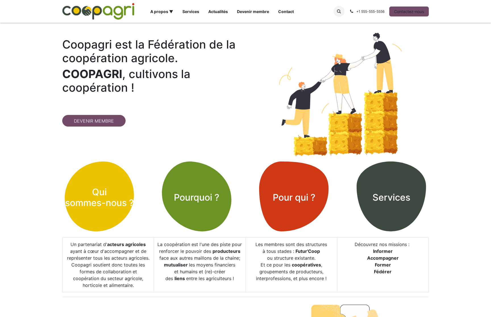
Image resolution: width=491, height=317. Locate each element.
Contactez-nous (409, 11)
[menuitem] (162, 11)
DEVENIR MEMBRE (94, 121)
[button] (339, 11)
